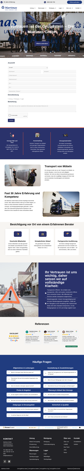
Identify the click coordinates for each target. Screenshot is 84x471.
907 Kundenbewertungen (21, 427)
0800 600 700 (51, 2)
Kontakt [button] (78, 8)
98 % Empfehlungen (49, 427)
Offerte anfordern (42, 43)
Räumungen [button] (41, 8)
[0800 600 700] (45, 2)
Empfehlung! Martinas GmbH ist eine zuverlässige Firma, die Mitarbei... (62, 427)
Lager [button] (60, 8)
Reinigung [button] (51, 8)
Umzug (11, 99)
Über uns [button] (68, 8)
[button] (78, 337)
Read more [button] (37, 342)
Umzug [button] (32, 8)
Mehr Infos (74, 427)
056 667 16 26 (10, 451)
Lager (22, 99)
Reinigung (16, 99)
